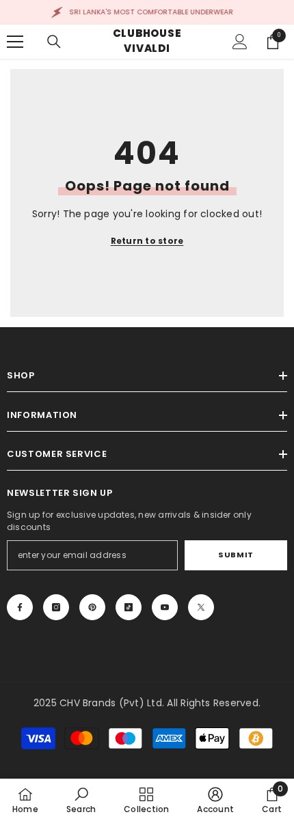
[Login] (240, 41)
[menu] (15, 41)
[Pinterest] (92, 607)
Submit (235, 554)
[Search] (54, 41)
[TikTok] (129, 607)
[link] (81, 799)
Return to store (147, 241)
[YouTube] (165, 607)
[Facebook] (20, 607)
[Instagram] (56, 607)
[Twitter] (201, 607)
